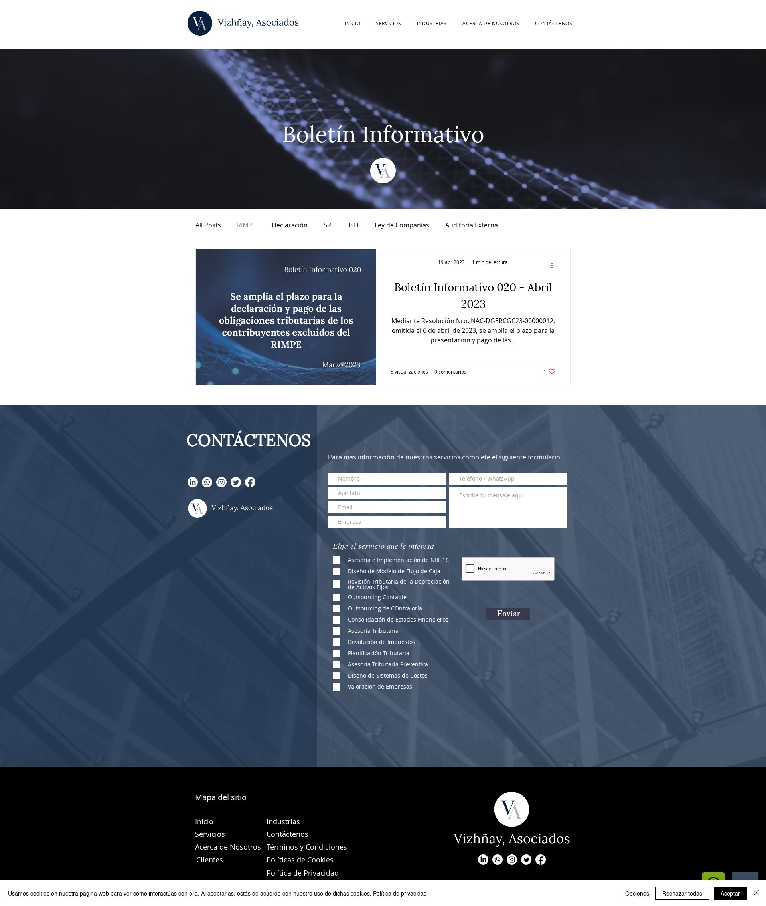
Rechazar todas (682, 893)
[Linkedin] (193, 482)
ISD (354, 225)
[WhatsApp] (207, 482)
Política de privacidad (400, 893)
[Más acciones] (554, 265)
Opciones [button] (637, 893)
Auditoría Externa (471, 225)
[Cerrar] (756, 893)
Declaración (290, 225)
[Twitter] (236, 482)
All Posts (208, 225)
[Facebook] (250, 482)
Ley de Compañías (402, 225)
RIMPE (246, 225)
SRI (328, 225)
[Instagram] (221, 482)
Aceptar (730, 893)
